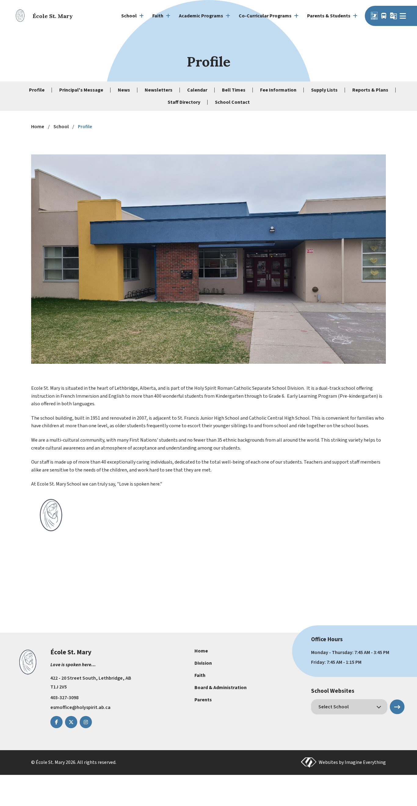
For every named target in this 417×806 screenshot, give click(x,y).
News (124, 90)
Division (203, 663)
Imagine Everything (365, 762)
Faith (199, 675)
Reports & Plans (370, 90)
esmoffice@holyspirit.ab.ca (80, 707)
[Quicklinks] (404, 16)
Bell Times (233, 90)
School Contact (232, 102)
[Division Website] (374, 16)
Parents (203, 699)
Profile (37, 90)
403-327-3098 (64, 697)
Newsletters (158, 90)
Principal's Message (81, 90)
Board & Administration (220, 687)
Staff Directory (184, 102)
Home (201, 651)
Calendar (197, 90)
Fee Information (278, 90)
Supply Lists (324, 90)
